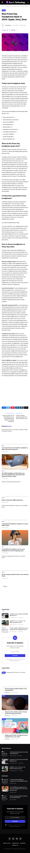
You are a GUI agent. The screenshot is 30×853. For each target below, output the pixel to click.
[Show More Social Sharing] (17, 30)
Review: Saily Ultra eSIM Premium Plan (12, 500)
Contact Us (15, 845)
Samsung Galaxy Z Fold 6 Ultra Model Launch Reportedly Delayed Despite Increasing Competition (8, 418)
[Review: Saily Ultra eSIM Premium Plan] (15, 488)
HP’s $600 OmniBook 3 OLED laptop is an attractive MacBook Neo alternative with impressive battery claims (13, 474)
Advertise (23, 843)
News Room (8, 25)
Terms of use (15, 843)
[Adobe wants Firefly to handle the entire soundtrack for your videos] (15, 725)
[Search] (28, 2)
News (3, 10)
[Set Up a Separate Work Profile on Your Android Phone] (15, 563)
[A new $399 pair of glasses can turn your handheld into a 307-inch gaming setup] (15, 537)
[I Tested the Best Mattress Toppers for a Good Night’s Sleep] (15, 512)
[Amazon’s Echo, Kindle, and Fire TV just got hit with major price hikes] (15, 702)
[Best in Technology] (15, 2)
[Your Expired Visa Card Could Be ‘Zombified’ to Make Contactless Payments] (15, 436)
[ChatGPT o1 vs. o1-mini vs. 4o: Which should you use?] (5, 622)
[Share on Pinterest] (12, 30)
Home (3, 6)
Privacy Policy (12, 660)
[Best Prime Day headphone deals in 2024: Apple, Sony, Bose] (15, 42)
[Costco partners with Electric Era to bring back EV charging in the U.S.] (5, 629)
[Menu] (2, 2)
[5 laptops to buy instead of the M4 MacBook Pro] (5, 615)
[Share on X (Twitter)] (10, 30)
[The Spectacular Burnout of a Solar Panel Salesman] (5, 753)
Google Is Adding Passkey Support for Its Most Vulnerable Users (21, 417)
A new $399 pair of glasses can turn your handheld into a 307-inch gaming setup (19, 788)
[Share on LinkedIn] (14, 30)
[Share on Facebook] (8, 30)
